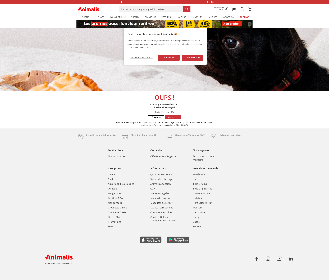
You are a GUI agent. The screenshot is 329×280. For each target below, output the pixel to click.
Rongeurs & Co (116, 193)
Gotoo (196, 221)
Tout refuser (168, 57)
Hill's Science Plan (202, 202)
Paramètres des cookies (141, 57)
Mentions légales (159, 193)
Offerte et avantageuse (163, 156)
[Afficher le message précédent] (121, 2)
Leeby (196, 217)
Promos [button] (244, 17)
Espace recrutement (161, 207)
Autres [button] (213, 17)
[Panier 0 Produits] (250, 9)
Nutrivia (197, 198)
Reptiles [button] (166, 17)
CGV (152, 188)
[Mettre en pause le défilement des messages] (212, 2)
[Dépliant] (164, 24)
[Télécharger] (7, 276)
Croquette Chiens (117, 207)
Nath (195, 179)
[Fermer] (203, 33)
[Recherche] (186, 9)
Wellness (198, 207)
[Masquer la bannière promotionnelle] (325, 2)
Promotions (114, 221)
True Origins (200, 183)
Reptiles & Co (115, 198)
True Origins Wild (202, 188)
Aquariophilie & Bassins (121, 183)
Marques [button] (197, 17)
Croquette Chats (117, 212)
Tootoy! (197, 226)
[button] (234, 9)
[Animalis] (88, 9)
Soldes (111, 226)
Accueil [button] (171, 117)
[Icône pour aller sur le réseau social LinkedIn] (290, 258)
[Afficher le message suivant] (207, 2)
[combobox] (154, 9)
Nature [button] (182, 17)
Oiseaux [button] (134, 17)
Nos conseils (115, 202)
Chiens (111, 174)
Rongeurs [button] (150, 17)
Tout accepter (192, 57)
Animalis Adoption (160, 183)
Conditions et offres (161, 212)
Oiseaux (112, 188)
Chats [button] (101, 17)
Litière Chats (115, 217)
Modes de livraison (160, 198)
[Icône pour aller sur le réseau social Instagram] (268, 258)
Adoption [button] (228, 17)
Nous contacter (116, 156)
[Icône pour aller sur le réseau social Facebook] (256, 258)
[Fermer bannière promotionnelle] (250, 24)
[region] (165, 46)
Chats (111, 179)
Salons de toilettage (161, 179)
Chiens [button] (85, 17)
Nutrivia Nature (201, 193)
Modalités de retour (161, 202)
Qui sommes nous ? (161, 174)
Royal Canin (199, 174)
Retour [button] (157, 117)
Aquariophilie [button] (118, 17)
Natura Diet (199, 212)
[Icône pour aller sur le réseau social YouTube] (279, 258)
